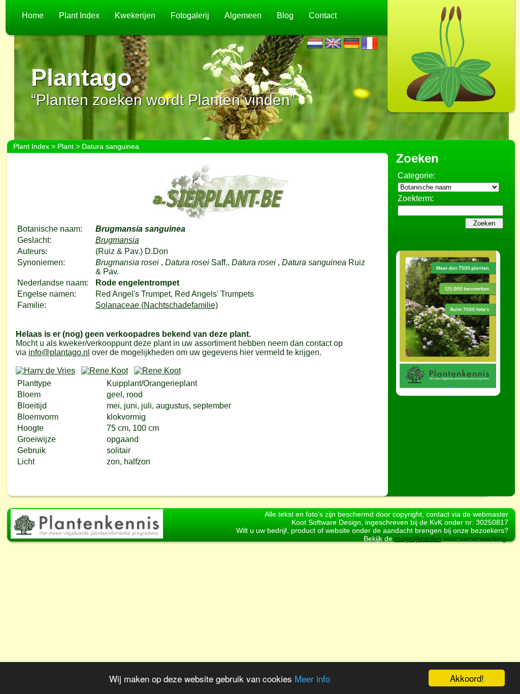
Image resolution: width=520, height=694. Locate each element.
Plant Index (79, 15)
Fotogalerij (190, 15)
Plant (65, 146)
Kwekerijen (135, 15)
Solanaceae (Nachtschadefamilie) (156, 305)
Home (33, 15)
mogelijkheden (418, 538)
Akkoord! (467, 678)
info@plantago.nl (59, 352)
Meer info (312, 678)
